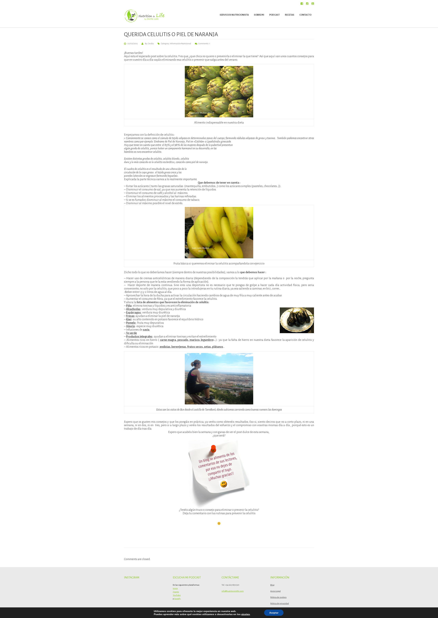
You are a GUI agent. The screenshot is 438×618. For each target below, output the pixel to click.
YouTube (177, 595)
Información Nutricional (180, 43)
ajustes (245, 614)
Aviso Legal (275, 591)
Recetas (289, 15)
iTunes (176, 592)
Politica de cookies (278, 597)
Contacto (305, 15)
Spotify (177, 599)
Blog (272, 585)
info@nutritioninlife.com (233, 591)
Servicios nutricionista (234, 15)
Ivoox (175, 588)
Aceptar (273, 612)
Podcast (274, 15)
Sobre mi (259, 15)
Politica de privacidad (279, 603)
